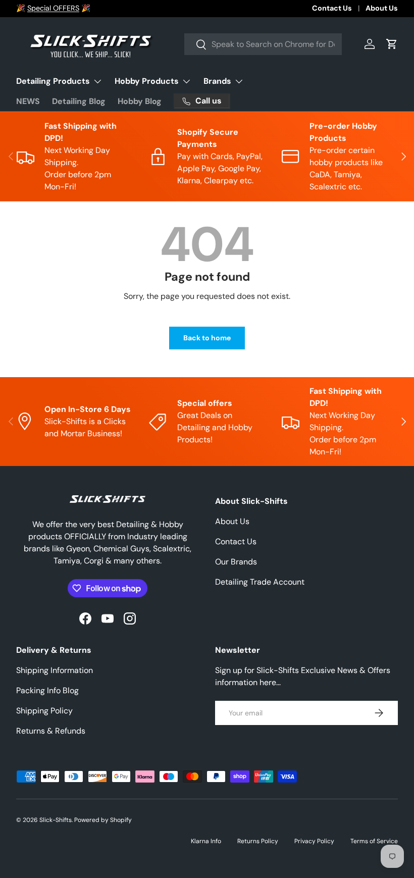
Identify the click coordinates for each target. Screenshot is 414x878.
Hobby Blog (140, 101)
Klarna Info (206, 841)
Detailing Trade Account (259, 582)
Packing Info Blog (47, 690)
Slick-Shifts (55, 820)
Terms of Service (374, 841)
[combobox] (263, 44)
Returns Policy (257, 841)
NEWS (28, 101)
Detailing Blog (79, 101)
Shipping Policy (44, 710)
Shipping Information (54, 670)
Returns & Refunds (50, 731)
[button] (392, 44)
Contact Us (332, 8)
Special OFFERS (53, 8)
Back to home (207, 337)
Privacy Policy (314, 841)
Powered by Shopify (103, 820)
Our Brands (236, 561)
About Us (382, 8)
